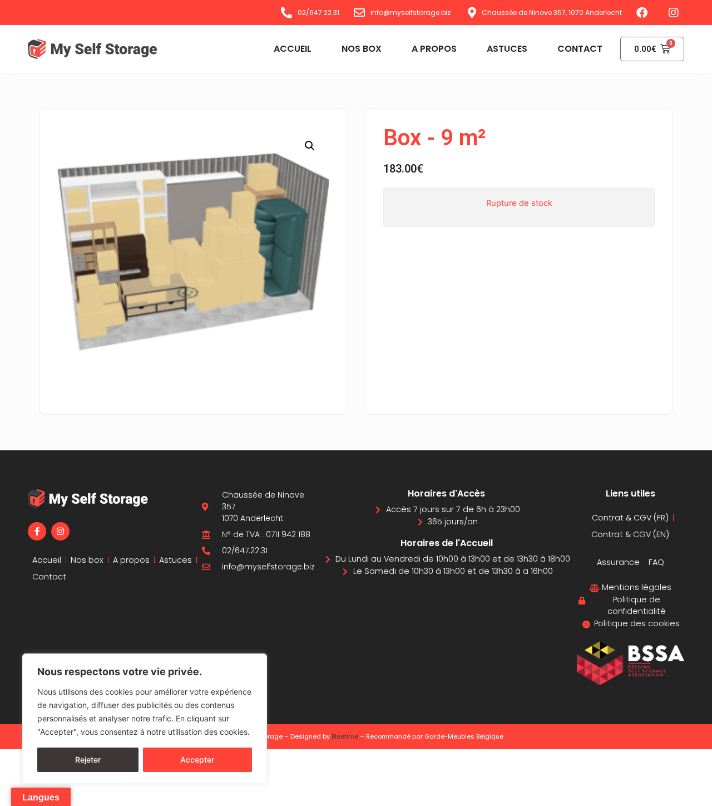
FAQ (656, 562)
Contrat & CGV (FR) (630, 517)
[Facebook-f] (37, 531)
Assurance (618, 562)
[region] (144, 718)
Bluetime (345, 736)
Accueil (293, 48)
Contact (579, 48)
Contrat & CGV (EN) (630, 534)
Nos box (362, 48)
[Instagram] (60, 531)
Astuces (507, 48)
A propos (434, 48)
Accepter (197, 759)
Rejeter (88, 759)
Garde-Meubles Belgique (463, 736)
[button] (310, 146)
